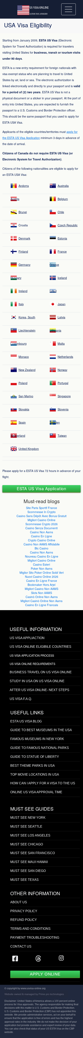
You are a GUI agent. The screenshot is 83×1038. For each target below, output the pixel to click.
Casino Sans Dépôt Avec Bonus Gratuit (41, 516)
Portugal (63, 383)
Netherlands (65, 357)
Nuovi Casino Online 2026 (41, 577)
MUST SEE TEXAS (24, 879)
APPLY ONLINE (45, 974)
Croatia (23, 225)
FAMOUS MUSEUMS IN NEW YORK (37, 739)
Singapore (64, 396)
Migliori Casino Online (41, 520)
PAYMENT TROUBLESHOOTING (34, 937)
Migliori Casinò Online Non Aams (41, 601)
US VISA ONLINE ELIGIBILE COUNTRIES (40, 646)
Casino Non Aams (41, 532)
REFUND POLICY (23, 919)
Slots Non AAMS (41, 593)
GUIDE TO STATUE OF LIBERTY (34, 756)
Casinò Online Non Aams (42, 597)
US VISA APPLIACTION (27, 638)
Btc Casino (41, 548)
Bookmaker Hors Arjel (41, 585)
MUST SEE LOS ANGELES (30, 835)
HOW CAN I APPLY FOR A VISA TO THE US (42, 783)
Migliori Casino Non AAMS (41, 589)
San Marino (26, 396)
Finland (23, 251)
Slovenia (63, 409)
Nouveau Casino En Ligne (41, 556)
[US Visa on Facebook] (15, 960)
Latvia (61, 317)
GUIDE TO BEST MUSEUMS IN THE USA (41, 730)
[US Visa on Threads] (38, 960)
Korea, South (27, 317)
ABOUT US (18, 902)
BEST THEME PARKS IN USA (32, 765)
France (62, 251)
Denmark (24, 238)
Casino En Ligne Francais (41, 605)
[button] (41, 488)
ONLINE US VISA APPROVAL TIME (36, 792)
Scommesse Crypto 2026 (41, 524)
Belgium (63, 199)
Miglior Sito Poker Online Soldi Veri (42, 572)
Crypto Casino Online (41, 540)
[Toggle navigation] (68, 9)
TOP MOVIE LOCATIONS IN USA (34, 774)
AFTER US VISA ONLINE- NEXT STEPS (39, 690)
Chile (61, 212)
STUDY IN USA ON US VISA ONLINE (37, 681)
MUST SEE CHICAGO (26, 844)
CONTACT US (20, 946)
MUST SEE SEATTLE (26, 826)
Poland (23, 383)
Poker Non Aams (41, 568)
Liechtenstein (27, 330)
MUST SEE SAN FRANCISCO (32, 853)
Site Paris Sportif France (41, 508)
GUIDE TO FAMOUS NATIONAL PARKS (39, 748)
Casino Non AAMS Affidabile (42, 544)
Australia (63, 186)
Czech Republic (68, 225)
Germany (24, 265)
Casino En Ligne (41, 536)
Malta (61, 343)
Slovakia (24, 409)
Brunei (23, 212)
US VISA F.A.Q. (21, 699)
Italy (21, 304)
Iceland (62, 278)
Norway (62, 370)
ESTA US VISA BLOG (26, 721)
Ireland (23, 291)
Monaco (24, 357)
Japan (61, 304)
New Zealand (27, 370)
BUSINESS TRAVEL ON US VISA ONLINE (41, 672)
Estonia (62, 238)
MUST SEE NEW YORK (28, 817)
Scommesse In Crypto (41, 512)
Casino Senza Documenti (41, 528)
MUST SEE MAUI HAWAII (29, 862)
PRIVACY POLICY (23, 911)
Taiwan (62, 436)
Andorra (24, 186)
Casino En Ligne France (41, 581)
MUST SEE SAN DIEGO (28, 871)
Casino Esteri (41, 564)
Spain (22, 422)
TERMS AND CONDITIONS (30, 928)
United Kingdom (29, 449)
